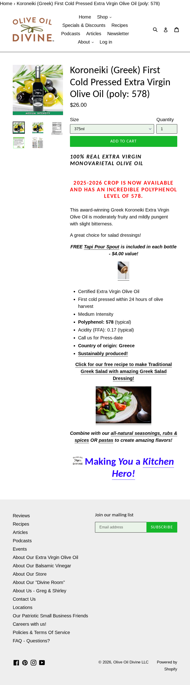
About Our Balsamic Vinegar (42, 565)
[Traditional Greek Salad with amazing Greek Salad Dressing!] (123, 422)
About (84, 41)
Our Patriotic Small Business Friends (50, 615)
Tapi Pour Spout (101, 246)
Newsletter (118, 33)
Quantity (165, 119)
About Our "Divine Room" (39, 582)
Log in (106, 41)
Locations (22, 607)
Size (74, 119)
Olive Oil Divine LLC (131, 662)
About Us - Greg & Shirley (39, 590)
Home (6, 3)
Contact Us (24, 599)
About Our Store (30, 574)
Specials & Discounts (83, 25)
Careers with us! (29, 624)
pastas (106, 440)
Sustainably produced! (103, 353)
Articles (93, 33)
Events (20, 549)
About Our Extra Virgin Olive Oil (45, 557)
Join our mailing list (114, 515)
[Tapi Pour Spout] (123, 278)
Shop (103, 16)
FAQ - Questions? (31, 640)
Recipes (119, 25)
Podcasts (70, 33)
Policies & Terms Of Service (41, 632)
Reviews (21, 515)
